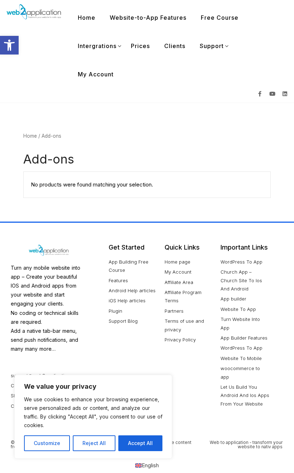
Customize (47, 443)
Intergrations (97, 45)
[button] (9, 45)
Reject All (94, 443)
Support (212, 45)
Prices (140, 45)
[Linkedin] (285, 93)
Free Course (219, 17)
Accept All (140, 443)
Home (86, 17)
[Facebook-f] (260, 93)
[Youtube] (272, 93)
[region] (93, 417)
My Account (96, 74)
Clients (174, 45)
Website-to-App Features (148, 17)
